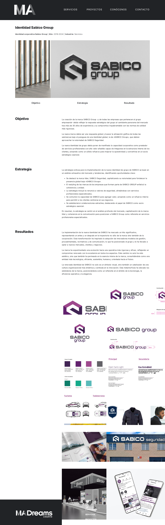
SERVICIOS (90, 514)
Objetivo (35, 103)
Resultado (129, 103)
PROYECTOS (91, 519)
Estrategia (82, 103)
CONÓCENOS (91, 509)
